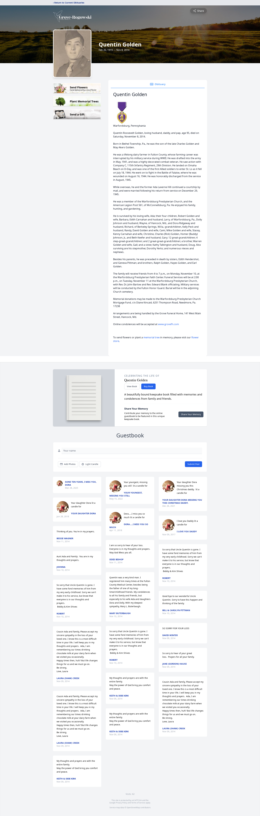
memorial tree (151, 337)
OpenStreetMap (133, 807)
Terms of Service (138, 802)
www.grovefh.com (168, 324)
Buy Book (148, 386)
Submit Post (193, 464)
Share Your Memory (191, 414)
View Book (132, 386)
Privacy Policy (121, 802)
